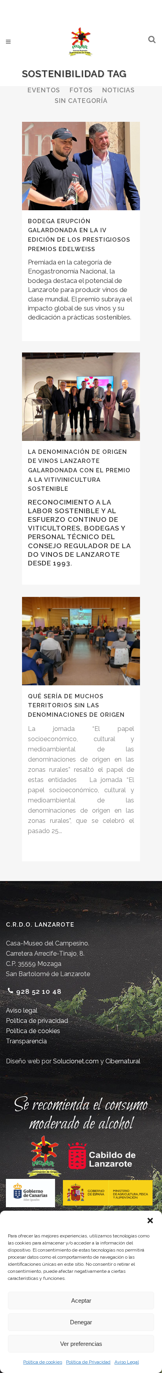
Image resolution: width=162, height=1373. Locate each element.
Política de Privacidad (88, 1362)
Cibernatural (122, 1061)
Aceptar (81, 1300)
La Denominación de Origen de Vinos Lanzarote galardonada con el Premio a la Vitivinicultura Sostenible (79, 470)
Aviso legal (21, 1010)
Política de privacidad (37, 1020)
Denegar (81, 1322)
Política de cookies (42, 1362)
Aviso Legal (126, 1362)
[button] (150, 1220)
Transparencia (26, 1041)
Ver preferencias (81, 1343)
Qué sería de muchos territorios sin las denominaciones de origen (76, 705)
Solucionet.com (76, 1061)
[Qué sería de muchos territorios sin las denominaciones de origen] (81, 641)
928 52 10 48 (39, 991)
